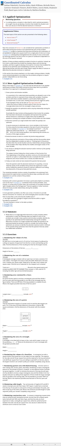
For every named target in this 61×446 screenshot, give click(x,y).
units (30, 294)
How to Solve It (11, 37)
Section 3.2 (20, 48)
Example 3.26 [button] (6, 55)
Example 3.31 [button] (18, 183)
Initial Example (11, 40)
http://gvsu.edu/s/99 (34, 102)
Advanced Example (12, 43)
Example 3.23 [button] (6, 51)
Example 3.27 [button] (19, 85)
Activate (5, 239)
